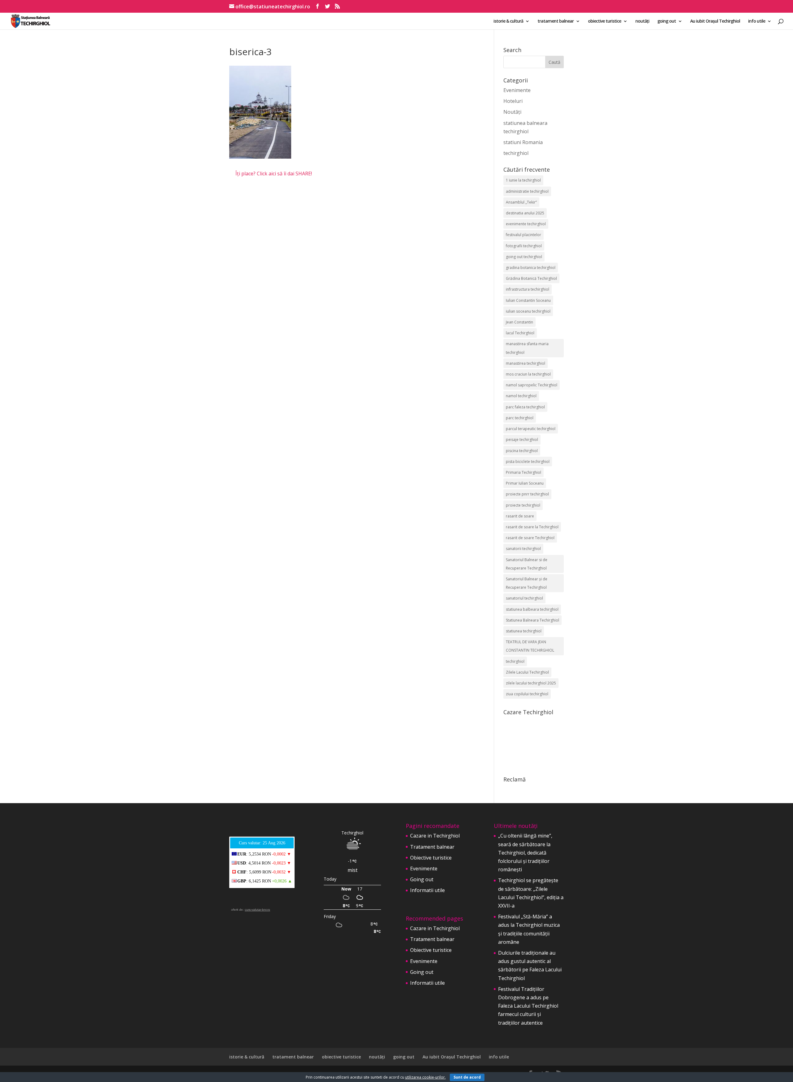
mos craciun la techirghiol (528, 374)
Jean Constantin (519, 322)
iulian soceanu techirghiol (528, 311)
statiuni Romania (523, 142)
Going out (421, 879)
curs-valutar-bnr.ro (257, 909)
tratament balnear (555, 21)
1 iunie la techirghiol (523, 180)
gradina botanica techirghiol (530, 267)
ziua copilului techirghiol (527, 694)
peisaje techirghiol (522, 439)
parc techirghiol (519, 417)
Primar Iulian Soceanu (525, 483)
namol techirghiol (521, 395)
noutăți (642, 21)
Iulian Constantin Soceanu (528, 300)
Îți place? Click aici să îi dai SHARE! (273, 173)
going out (666, 21)
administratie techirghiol (527, 191)
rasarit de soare (520, 516)
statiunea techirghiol (523, 631)
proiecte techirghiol (523, 505)
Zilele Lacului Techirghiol (527, 672)
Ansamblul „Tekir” (521, 202)
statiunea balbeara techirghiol (532, 609)
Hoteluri (513, 101)
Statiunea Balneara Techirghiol (532, 620)
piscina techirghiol (522, 450)
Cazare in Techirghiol (435, 835)
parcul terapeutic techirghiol (530, 428)
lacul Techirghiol (520, 333)
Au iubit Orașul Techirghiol (715, 21)
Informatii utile (427, 890)
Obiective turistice (431, 857)
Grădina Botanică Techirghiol (531, 278)
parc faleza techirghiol (525, 407)
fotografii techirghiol (524, 246)
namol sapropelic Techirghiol (531, 385)
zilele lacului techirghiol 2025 (531, 683)
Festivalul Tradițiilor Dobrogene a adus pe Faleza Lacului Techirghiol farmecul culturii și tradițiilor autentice (528, 1006)
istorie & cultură (508, 21)
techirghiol (515, 153)
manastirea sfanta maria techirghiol (527, 348)
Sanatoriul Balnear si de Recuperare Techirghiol (526, 564)
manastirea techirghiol (525, 363)
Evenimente (517, 90)
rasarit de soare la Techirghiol (532, 527)
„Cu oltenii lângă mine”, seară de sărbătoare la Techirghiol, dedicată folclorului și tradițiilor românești (525, 852)
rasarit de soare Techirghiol (530, 537)
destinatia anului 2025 (525, 213)
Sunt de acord (467, 1077)
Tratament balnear (432, 846)
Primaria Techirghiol (523, 472)
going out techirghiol (524, 256)
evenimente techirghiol (526, 224)
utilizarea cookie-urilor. (425, 1077)
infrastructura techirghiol (527, 289)
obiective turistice (604, 21)
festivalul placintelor (523, 234)
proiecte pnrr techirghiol (527, 494)
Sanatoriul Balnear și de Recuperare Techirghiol (526, 583)
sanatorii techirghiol (523, 548)
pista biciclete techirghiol (528, 461)
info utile (756, 21)
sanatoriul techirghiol (524, 598)
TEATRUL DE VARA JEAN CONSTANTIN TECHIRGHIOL (530, 646)
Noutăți (512, 111)
